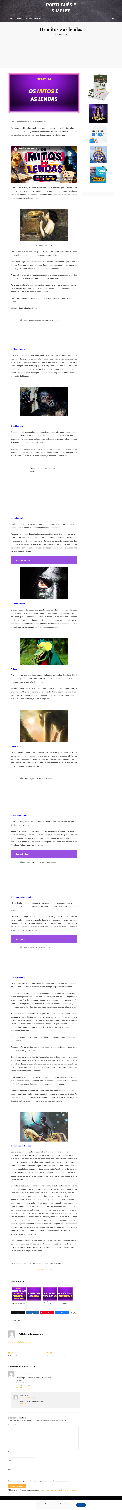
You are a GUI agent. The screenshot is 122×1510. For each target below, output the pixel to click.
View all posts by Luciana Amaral (19, 1342)
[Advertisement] (61, 52)
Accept (81, 1505)
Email (10, 1461)
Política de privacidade (33, 18)
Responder (19, 1388)
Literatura (16, 1320)
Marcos (18, 1372)
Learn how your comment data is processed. (59, 1490)
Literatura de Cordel (44, 1269)
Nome (11, 1452)
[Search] (112, 18)
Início (11, 18)
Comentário (13, 1425)
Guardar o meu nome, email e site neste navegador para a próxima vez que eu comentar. (39, 1481)
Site (9, 1469)
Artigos (19, 18)
